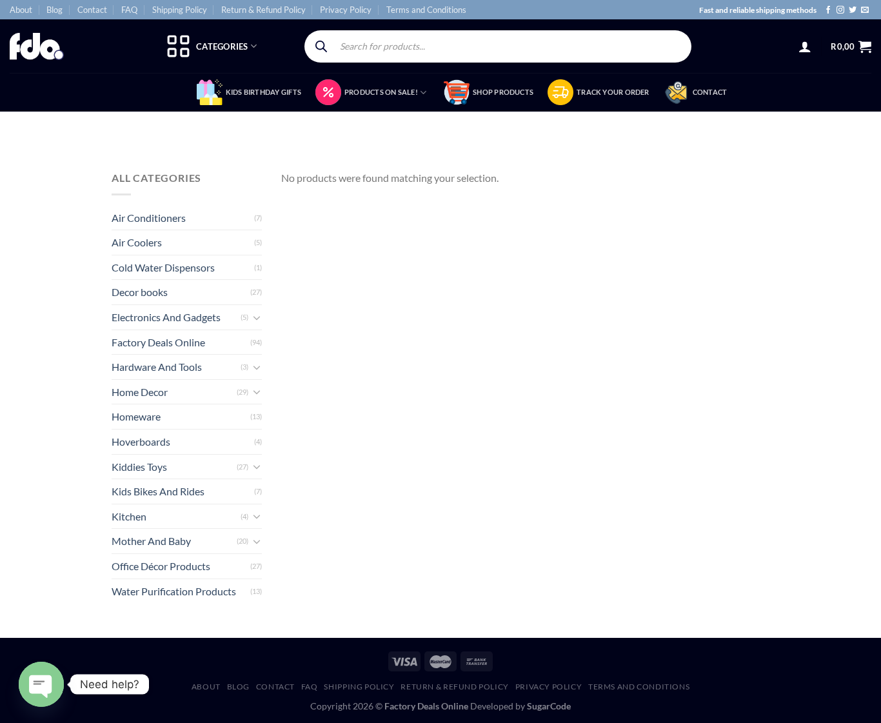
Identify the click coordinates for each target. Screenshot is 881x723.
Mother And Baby (151, 541)
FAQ (129, 10)
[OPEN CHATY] (41, 684)
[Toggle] (257, 317)
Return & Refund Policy (263, 10)
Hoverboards (141, 441)
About (21, 10)
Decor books (140, 292)
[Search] (321, 46)
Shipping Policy (179, 10)
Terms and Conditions (426, 10)
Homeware (136, 416)
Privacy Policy (345, 10)
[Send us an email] (865, 10)
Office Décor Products (161, 566)
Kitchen (129, 516)
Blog (54, 10)
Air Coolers (137, 242)
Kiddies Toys (139, 467)
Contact (92, 10)
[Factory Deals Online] (37, 46)
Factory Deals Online (158, 342)
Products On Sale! (381, 92)
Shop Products (503, 92)
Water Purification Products (174, 591)
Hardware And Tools (157, 367)
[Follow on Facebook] (828, 10)
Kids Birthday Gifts (263, 92)
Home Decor (140, 392)
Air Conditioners (149, 218)
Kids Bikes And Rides (158, 491)
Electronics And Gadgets (166, 317)
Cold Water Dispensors (163, 267)
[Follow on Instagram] (840, 10)
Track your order (613, 92)
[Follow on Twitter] (852, 10)
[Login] (804, 46)
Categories (222, 46)
